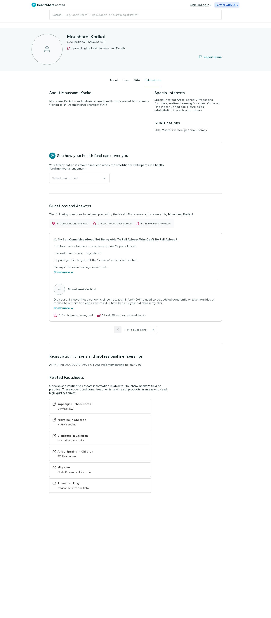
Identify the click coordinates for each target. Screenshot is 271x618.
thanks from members (157, 223)
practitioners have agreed (116, 223)
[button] (208, 57)
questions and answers (74, 223)
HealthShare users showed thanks (125, 315)
